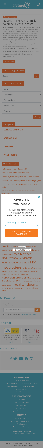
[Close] (39, 197)
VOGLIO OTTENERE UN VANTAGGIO (21, 232)
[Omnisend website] (21, 248)
